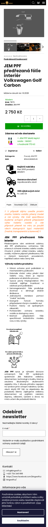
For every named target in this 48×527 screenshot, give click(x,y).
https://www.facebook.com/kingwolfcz (23, 476)
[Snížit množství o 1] (27, 119)
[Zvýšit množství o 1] (40, 119)
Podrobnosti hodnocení (15, 59)
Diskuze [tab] (33, 204)
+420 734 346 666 (14, 473)
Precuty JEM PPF (30, 156)
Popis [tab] (9, 204)
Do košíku (26, 126)
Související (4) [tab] (20, 204)
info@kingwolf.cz (13, 470)
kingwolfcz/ (11, 479)
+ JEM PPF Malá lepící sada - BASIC (28, 141)
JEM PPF (16, 104)
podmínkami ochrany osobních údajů (23, 442)
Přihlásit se (11, 452)
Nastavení (23, 512)
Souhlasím (23, 520)
